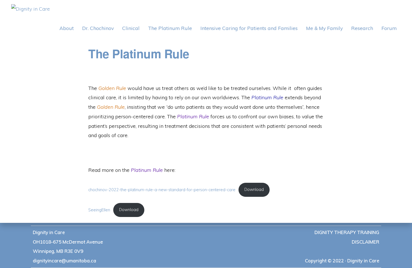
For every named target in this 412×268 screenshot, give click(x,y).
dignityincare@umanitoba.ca (64, 261)
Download (254, 189)
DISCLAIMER (365, 242)
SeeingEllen (99, 209)
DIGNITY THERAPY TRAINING (346, 232)
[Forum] (389, 28)
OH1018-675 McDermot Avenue (68, 242)
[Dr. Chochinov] (98, 28)
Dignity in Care (49, 232)
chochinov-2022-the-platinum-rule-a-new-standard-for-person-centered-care (161, 189)
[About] (67, 28)
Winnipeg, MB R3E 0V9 (58, 251)
